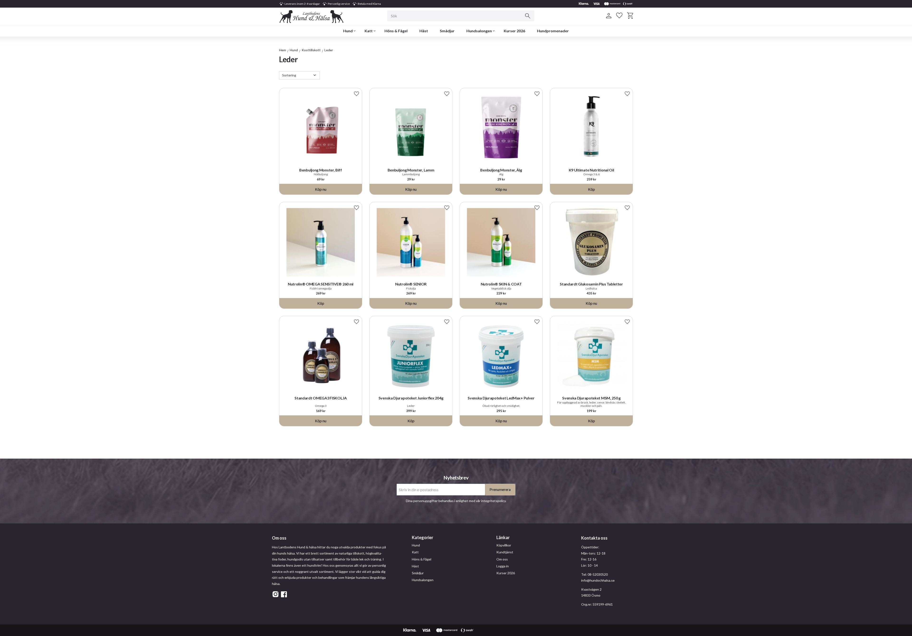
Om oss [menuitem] (502, 559)
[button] (619, 16)
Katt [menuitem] (369, 30)
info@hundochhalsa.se (598, 580)
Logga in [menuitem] (502, 566)
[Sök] (527, 16)
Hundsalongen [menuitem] (479, 30)
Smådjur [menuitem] (447, 30)
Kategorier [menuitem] (422, 537)
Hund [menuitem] (348, 30)
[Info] (320, 189)
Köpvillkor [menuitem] (503, 545)
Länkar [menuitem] (503, 537)
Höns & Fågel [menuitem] (396, 30)
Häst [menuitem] (423, 30)
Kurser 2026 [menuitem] (514, 30)
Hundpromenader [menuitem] (553, 30)
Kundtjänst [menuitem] (504, 552)
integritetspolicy (493, 501)
